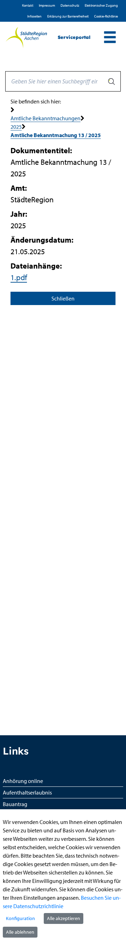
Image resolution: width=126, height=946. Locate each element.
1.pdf (18, 277)
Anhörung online (23, 780)
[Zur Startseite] (26, 37)
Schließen (63, 298)
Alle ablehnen (20, 932)
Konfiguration (20, 918)
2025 (16, 126)
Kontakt (27, 5)
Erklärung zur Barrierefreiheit (68, 16)
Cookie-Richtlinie (106, 16)
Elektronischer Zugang (101, 5)
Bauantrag (15, 804)
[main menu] (110, 38)
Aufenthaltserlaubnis (27, 792)
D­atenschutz (70, 5)
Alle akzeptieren (63, 918)
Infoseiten (34, 16)
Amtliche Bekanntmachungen (45, 118)
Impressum (47, 5)
